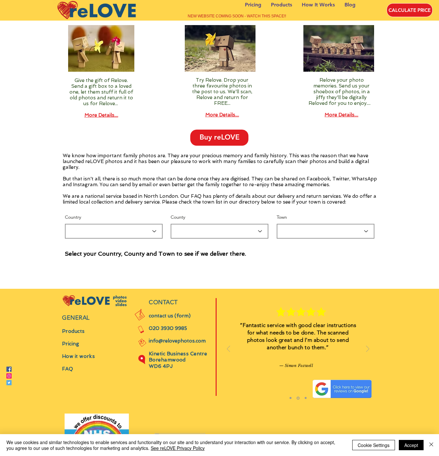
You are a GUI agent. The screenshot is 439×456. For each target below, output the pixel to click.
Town (282, 217)
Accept (411, 445)
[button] (219, 138)
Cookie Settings (374, 445)
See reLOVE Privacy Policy (178, 448)
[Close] (431, 445)
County (178, 217)
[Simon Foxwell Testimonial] (290, 398)
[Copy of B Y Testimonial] (305, 398)
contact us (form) (170, 316)
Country (73, 217)
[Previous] (228, 349)
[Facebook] (9, 369)
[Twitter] (9, 382)
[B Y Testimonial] (298, 398)
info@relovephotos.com (177, 341)
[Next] (367, 349)
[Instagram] (9, 375)
